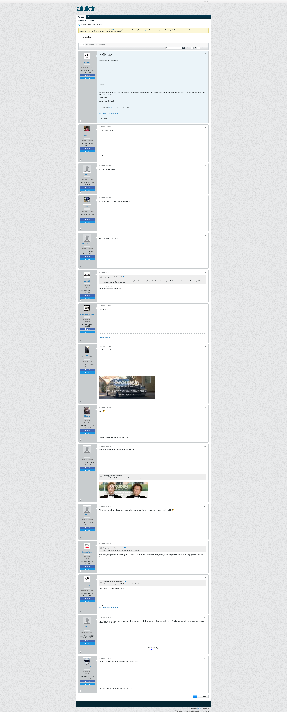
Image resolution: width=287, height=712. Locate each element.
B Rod (87, 515)
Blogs (90, 17)
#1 (205, 54)
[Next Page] (199, 48)
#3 (205, 166)
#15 (205, 658)
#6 (205, 272)
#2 (205, 127)
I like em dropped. (104, 338)
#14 (205, 618)
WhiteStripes (87, 244)
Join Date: (83, 70)
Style (89, 24)
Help (165, 704)
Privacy (182, 704)
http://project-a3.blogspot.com (108, 113)
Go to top (205, 704)
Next (204, 696)
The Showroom (97, 24)
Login (206, 1)
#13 (205, 577)
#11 (205, 506)
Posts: (85, 72)
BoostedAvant (87, 552)
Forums (81, 17)
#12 (205, 543)
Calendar (92, 20)
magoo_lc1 (87, 667)
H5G (87, 206)
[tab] (81, 44)
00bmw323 (87, 136)
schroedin (87, 455)
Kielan (87, 626)
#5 (205, 235)
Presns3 (87, 62)
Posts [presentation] (82, 44)
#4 (205, 198)
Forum (84, 24)
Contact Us (173, 704)
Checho (87, 416)
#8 (205, 346)
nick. (87, 174)
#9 (205, 407)
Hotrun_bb (87, 355)
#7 (205, 306)
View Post (123, 276)
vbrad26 (87, 281)
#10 (205, 446)
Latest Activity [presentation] (91, 44)
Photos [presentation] (102, 44)
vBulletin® (199, 708)
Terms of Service (193, 704)
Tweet (88, 78)
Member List (82, 20)
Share (88, 75)
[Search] (183, 48)
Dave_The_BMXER (87, 315)
